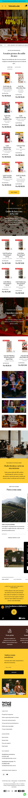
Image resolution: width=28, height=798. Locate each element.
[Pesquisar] (5, 6)
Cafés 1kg (9, 67)
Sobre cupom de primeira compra (10, 717)
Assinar (14, 672)
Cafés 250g (18, 67)
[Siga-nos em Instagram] (3, 774)
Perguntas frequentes (7, 714)
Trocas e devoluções (7, 729)
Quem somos (5, 737)
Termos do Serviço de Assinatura (10, 723)
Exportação (5, 746)
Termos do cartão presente (9, 720)
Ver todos (14, 192)
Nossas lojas (5, 740)
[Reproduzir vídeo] (14, 612)
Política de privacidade (7, 726)
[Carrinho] (25, 6)
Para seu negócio (6, 743)
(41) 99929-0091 (6, 763)
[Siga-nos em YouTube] (7, 774)
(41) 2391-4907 (5, 756)
